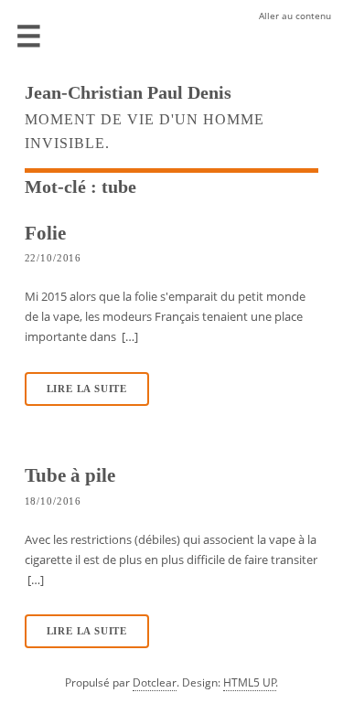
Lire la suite (87, 389)
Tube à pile (70, 474)
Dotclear (155, 682)
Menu (29, 36)
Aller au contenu (295, 15)
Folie (45, 232)
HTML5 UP (249, 682)
